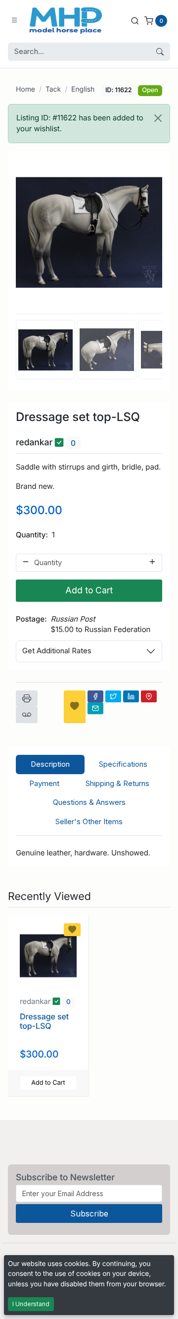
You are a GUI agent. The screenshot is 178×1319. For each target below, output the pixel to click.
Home (25, 89)
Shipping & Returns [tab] (117, 783)
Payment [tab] (44, 783)
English (82, 89)
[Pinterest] (149, 696)
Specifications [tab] (123, 764)
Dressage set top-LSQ (44, 1021)
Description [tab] (50, 764)
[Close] (158, 118)
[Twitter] (113, 696)
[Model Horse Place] (66, 20)
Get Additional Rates (56, 650)
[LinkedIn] (131, 696)
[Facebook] (95, 696)
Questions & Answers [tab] (89, 802)
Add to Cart (89, 590)
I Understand (30, 1304)
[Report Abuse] (27, 714)
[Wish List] (75, 707)
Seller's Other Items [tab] (89, 821)
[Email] (95, 708)
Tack (53, 89)
